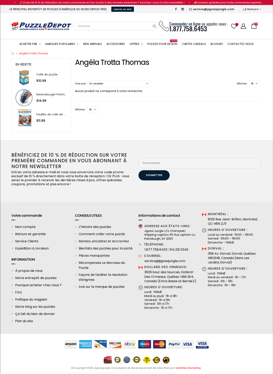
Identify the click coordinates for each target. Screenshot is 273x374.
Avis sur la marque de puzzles (102, 286)
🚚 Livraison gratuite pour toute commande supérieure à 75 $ (228, 2)
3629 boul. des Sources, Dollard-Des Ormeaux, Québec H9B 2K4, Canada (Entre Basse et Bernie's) (170, 276)
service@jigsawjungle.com (213, 9)
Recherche (154, 26)
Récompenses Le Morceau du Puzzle (102, 265)
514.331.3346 (178, 249)
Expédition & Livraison (32, 248)
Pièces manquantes (94, 255)
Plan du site (24, 321)
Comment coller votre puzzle (102, 234)
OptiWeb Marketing (188, 368)
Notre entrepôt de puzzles (36, 278)
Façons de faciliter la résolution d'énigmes (103, 277)
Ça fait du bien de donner (35, 314)
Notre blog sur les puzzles (35, 306)
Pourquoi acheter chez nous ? (38, 285)
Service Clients (26, 241)
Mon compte (25, 227)
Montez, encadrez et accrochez (104, 241)
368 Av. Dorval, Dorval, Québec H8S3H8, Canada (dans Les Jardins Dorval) (232, 258)
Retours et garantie (30, 234)
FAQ (18, 292)
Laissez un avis (123, 9)
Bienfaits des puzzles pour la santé (106, 248)
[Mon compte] (243, 26)
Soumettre (154, 175)
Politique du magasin (31, 299)
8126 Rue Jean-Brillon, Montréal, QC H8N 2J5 (233, 221)
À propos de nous (29, 270)
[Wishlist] (234, 26)
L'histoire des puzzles (95, 227)
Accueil (12, 53)
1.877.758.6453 (155, 249)
